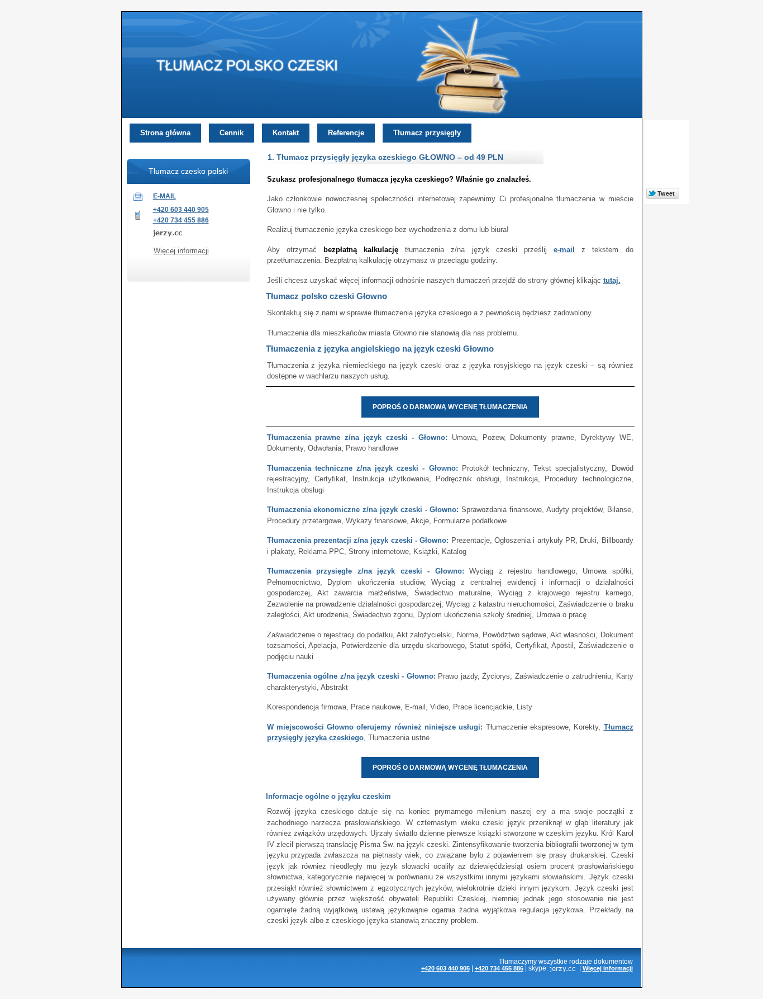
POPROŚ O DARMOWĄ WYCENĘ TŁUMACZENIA (450, 407)
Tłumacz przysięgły (427, 133)
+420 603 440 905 (181, 210)
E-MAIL (164, 196)
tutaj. (612, 280)
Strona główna (165, 133)
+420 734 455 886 (181, 220)
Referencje (346, 133)
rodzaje (580, 961)
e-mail (564, 249)
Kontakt (286, 133)
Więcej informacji (181, 251)
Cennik (232, 133)
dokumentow (613, 961)
